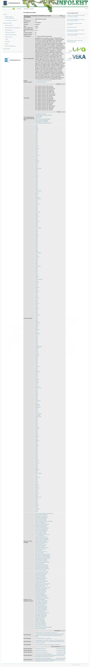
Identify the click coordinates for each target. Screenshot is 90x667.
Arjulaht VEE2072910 (39, 619)
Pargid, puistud (8, 36)
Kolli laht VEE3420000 (40, 575)
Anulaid (36, 130)
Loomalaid (37, 509)
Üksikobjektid (8, 30)
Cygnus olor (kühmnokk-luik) (41, 529)
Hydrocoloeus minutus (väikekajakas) (43, 557)
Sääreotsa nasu (38, 387)
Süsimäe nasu (38, 407)
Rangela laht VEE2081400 (40, 616)
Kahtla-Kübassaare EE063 (40, 113)
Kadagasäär (37, 322)
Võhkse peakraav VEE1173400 (41, 571)
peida (64, 15)
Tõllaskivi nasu (38, 497)
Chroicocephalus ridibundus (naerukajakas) (44, 513)
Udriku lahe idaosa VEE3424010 (42, 598)
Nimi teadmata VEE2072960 (41, 595)
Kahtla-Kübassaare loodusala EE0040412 (43, 115)
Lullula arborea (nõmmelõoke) (41, 525)
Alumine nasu (38, 198)
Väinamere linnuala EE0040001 (41, 120)
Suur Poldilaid (38, 253)
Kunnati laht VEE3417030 (40, 591)
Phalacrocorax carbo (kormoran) (41, 547)
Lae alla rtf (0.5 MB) (61, 654)
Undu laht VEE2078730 (40, 593)
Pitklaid (36, 128)
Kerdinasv (37, 297)
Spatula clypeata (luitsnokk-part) (41, 567)
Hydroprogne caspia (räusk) (41, 516)
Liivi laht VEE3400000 (40, 599)
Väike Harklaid (38, 190)
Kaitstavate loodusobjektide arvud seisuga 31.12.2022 (75, 30)
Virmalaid (37, 428)
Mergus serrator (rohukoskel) (41, 560)
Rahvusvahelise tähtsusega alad (12, 27)
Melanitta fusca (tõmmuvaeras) (41, 542)
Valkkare (37, 216)
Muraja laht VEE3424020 (40, 590)
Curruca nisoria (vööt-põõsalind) (42, 527)
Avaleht (5, 14)
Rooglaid (37, 161)
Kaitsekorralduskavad (10, 46)
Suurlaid (36, 146)
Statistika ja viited (28, 9)
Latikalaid (37, 256)
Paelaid (36, 321)
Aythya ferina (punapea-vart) (41, 551)
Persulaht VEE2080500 (40, 594)
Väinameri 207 (38, 117)
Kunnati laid (37, 212)
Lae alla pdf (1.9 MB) (60, 650)
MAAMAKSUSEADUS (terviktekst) (43, 638)
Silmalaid (37, 505)
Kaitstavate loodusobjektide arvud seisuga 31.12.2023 (75, 20)
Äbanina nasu (38, 400)
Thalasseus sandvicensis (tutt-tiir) (42, 524)
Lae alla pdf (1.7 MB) (60, 652)
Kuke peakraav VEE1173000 (41, 601)
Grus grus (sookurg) (39, 563)
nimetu (36, 124)
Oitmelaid (37, 348)
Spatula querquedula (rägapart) (41, 564)
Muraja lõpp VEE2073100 (40, 614)
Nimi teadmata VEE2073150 (41, 578)
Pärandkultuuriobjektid (10, 34)
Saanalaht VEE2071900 (40, 582)
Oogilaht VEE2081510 (40, 618)
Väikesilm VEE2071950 (40, 604)
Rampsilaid (37, 371)
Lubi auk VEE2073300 (40, 611)
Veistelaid (37, 221)
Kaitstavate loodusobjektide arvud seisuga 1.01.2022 (75, 34)
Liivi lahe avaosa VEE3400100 (41, 581)
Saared (6, 43)
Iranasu (36, 334)
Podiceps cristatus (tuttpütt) (40, 531)
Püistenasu (37, 462)
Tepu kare (37, 160)
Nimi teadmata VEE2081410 (41, 608)
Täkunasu (37, 427)
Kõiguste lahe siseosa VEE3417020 (42, 587)
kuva (64, 17)
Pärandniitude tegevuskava (40, 648)
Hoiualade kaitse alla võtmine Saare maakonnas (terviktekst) (47, 644)
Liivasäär (37, 386)
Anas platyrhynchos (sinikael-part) (42, 558)
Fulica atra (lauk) (38, 550)
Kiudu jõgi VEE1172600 (40, 577)
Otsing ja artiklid (7, 23)
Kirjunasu (37, 485)
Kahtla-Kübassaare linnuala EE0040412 (43, 123)
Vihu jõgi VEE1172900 (40, 586)
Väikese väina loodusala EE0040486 (42, 119)
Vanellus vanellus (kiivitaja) (40, 518)
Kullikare (37, 436)
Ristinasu (37, 493)
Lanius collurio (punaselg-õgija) (41, 538)
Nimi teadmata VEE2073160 (41, 603)
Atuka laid (37, 155)
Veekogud (7, 41)
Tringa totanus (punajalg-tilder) (41, 517)
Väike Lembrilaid (38, 279)
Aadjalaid (37, 382)
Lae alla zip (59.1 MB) (60, 648)
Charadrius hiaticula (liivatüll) (41, 537)
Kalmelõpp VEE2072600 (40, 628)
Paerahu (36, 188)
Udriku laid (37, 404)
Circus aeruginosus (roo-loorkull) (42, 534)
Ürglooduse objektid (10, 32)
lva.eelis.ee (68, 52)
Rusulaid (37, 355)
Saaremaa (37, 303)
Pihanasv (37, 251)
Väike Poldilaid (38, 414)
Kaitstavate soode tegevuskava (41, 652)
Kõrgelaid (37, 287)
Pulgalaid (37, 440)
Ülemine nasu (38, 266)
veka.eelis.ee (68, 60)
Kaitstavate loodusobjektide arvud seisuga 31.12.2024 (75, 16)
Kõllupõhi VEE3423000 (40, 622)
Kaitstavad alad (8, 25)
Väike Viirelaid (38, 473)
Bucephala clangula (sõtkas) (41, 526)
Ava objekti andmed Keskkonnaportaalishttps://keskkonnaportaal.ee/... (43, 81)
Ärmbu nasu (37, 477)
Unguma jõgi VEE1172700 (40, 626)
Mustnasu (37, 291)
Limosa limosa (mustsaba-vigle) (41, 566)
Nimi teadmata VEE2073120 (41, 573)
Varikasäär (37, 197)
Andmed (18, 9)
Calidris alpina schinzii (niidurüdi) (42, 568)
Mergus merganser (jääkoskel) (41, 514)
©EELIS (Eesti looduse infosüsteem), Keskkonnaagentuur (75, 41)
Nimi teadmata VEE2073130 (41, 606)
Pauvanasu (37, 204)
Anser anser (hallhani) (39, 535)
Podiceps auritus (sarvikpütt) (41, 559)
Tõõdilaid (37, 460)
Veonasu (37, 489)
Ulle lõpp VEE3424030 (40, 579)
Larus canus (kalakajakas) (40, 522)
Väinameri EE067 (38, 116)
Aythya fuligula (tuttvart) (40, 549)
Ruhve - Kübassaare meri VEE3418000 (43, 627)
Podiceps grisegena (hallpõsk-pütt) (42, 562)
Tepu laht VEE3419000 (40, 620)
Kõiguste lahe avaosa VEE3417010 (42, 583)
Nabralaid (37, 354)
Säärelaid (37, 406)
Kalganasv (37, 469)
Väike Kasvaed (38, 168)
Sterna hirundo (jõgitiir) (40, 546)
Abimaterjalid (6, 48)
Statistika (71, 27)
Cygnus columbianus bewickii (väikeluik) (43, 521)
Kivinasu (37, 193)
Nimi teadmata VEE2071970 (41, 597)
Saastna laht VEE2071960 (40, 574)
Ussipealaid (37, 415)
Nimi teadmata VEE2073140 (41, 610)
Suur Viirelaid (38, 227)
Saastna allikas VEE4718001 (41, 615)
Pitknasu (37, 235)
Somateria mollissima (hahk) (41, 541)
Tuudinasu (37, 366)
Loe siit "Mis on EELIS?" (11, 20)
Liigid (6, 39)
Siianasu (36, 394)
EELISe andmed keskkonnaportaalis (9, 17)
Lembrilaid (37, 315)
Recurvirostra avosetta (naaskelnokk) (42, 554)
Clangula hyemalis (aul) (40, 543)
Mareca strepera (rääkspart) (40, 520)
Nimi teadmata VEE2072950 (41, 607)
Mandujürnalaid (38, 346)
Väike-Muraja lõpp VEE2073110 (42, 612)
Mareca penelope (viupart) (40, 570)
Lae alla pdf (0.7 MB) (60, 658)
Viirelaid (36, 344)
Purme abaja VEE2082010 (40, 623)
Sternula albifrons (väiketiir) (41, 545)
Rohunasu (37, 148)
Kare (36, 474)
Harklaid (37, 276)
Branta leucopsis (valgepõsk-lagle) (42, 555)
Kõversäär (37, 487)
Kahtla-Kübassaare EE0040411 (41, 121)
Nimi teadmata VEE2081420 (41, 602)
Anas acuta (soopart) (39, 553)
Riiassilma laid (38, 416)
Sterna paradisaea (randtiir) (40, 533)
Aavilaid (36, 325)
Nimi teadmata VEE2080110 (41, 589)
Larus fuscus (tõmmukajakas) (41, 530)
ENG (86, 9)
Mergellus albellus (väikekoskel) (42, 539)
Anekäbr (37, 445)
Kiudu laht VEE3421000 (40, 624)
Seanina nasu (37, 333)
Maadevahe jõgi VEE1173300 (41, 585)
